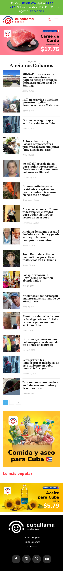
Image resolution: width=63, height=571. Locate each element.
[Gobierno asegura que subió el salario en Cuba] (11, 124)
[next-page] (18, 402)
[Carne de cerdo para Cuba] (31, 40)
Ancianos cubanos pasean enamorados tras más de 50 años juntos (41, 298)
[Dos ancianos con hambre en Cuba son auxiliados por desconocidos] (11, 386)
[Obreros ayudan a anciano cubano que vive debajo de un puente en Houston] (11, 343)
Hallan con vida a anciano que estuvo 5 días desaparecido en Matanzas (40, 102)
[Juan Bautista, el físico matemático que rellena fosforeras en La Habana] (11, 258)
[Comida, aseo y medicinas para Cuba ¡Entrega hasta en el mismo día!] (31, 439)
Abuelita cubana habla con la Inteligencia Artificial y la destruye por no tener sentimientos (40, 321)
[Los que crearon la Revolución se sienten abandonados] (11, 279)
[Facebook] (16, 559)
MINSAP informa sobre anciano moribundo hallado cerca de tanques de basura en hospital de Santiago (39, 80)
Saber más (37, 11)
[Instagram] (26, 559)
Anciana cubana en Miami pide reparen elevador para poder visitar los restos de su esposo (40, 213)
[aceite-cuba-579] (31, 497)
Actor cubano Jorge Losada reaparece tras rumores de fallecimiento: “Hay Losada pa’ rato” (40, 146)
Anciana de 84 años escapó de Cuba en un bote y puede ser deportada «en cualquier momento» (40, 236)
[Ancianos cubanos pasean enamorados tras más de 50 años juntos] (11, 300)
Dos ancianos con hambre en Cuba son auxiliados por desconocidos (41, 385)
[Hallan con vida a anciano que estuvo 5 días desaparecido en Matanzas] (11, 104)
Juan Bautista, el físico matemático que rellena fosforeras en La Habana (39, 257)
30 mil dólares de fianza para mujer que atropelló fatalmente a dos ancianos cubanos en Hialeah (40, 168)
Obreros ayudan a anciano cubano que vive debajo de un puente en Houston (40, 342)
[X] (36, 559)
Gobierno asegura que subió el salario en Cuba (39, 122)
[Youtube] (47, 559)
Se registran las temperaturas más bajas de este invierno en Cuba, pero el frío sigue (40, 364)
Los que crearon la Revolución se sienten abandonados (37, 277)
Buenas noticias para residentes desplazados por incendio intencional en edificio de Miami (39, 191)
